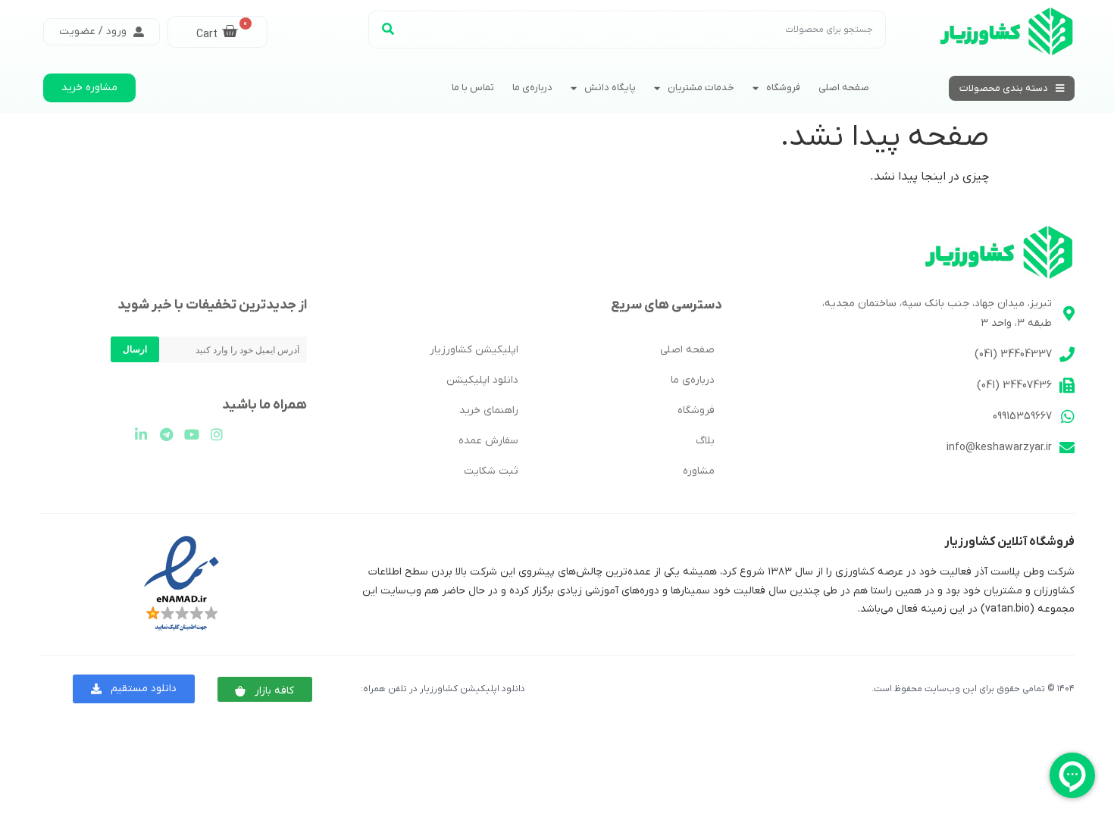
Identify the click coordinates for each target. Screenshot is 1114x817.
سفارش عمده (488, 441)
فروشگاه (783, 87)
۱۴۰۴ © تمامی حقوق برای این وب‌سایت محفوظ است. (973, 689)
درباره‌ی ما (532, 87)
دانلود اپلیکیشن (482, 380)
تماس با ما (473, 87)
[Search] (388, 29)
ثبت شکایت (491, 471)
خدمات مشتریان (701, 87)
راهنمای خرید (488, 410)
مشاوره (699, 471)
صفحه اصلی (843, 87)
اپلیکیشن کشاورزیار (474, 350)
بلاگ (705, 441)
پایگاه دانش (610, 87)
